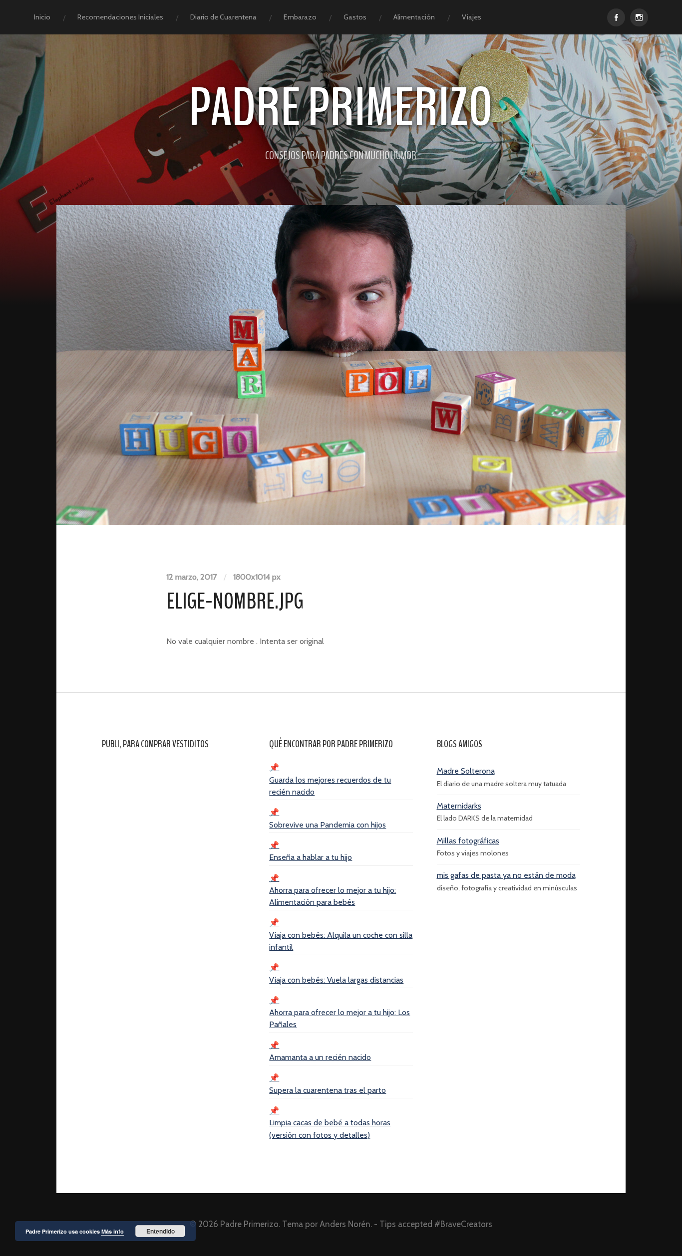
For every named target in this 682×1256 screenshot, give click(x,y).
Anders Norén (345, 1224)
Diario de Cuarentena (223, 16)
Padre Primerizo (341, 108)
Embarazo (300, 16)
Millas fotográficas (468, 840)
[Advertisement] (173, 909)
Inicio (42, 16)
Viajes (471, 16)
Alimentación (414, 16)
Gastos (354, 16)
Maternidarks (459, 806)
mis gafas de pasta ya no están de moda (506, 875)
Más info (112, 1231)
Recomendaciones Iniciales (120, 16)
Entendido (160, 1231)
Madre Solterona (466, 771)
